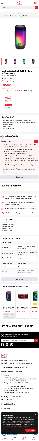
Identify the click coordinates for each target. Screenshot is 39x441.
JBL (11, 78)
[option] (19, 37)
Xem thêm (20, 177)
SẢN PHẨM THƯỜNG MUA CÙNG (15, 287)
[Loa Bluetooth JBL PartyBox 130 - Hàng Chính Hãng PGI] (9, 296)
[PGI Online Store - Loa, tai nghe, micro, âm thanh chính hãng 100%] (19, 3)
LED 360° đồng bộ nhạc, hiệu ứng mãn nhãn (18, 149)
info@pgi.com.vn (13, 399)
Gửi (36, 340)
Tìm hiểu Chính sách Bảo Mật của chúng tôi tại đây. (16, 426)
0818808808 (17, 397)
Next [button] (37, 38)
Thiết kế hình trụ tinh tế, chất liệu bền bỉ (17, 147)
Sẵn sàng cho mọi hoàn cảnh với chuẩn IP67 (18, 156)
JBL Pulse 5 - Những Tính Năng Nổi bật (15, 151)
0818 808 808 (19, 91)
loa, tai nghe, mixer (6, 10)
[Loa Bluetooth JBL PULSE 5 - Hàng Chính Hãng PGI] (19, 37)
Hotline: (15, 381)
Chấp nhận (30, 430)
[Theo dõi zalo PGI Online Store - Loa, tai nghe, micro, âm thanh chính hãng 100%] (7, 344)
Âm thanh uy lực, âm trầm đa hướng (16, 153)
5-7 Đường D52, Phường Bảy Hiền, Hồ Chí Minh (18, 388)
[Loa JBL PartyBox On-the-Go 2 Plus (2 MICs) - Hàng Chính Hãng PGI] (23, 296)
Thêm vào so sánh (7, 88)
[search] (36, 7)
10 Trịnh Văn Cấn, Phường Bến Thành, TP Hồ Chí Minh (20, 379)
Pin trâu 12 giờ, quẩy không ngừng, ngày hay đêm (20, 158)
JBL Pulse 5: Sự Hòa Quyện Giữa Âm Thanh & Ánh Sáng (20, 145)
